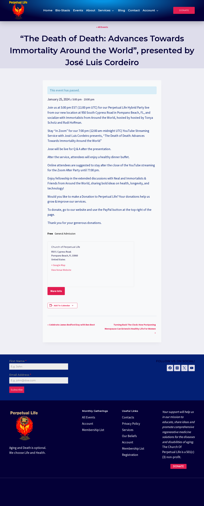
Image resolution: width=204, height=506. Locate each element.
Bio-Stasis (62, 10)
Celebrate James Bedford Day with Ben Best (71, 324)
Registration (130, 455)
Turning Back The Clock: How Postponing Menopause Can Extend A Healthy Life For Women (130, 328)
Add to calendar (62, 305)
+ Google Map (58, 265)
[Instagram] (177, 368)
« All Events (102, 27)
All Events (88, 417)
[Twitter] (184, 368)
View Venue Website (61, 269)
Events (78, 10)
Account (149, 10)
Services (104, 10)
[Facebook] (170, 368)
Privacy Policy (131, 424)
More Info (56, 291)
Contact (134, 10)
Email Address (20, 375)
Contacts (128, 417)
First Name (17, 361)
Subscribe (17, 389)
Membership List (93, 430)
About (90, 10)
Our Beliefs (129, 436)
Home (47, 10)
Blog (121, 10)
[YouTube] (191, 368)
